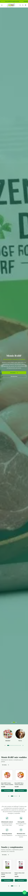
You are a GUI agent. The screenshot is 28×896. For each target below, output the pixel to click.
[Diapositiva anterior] (2, 366)
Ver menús (13, 372)
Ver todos (4, 764)
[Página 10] (20, 745)
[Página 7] (16, 745)
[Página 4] (12, 745)
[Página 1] (8, 745)
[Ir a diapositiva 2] (14, 722)
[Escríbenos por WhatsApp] (25, 893)
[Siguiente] (23, 745)
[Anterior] (5, 745)
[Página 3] (11, 745)
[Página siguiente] (19, 796)
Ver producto (7, 790)
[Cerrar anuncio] (26, 1)
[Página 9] (19, 745)
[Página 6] (15, 745)
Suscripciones (14, 376)
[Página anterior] (8, 796)
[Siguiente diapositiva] (26, 366)
